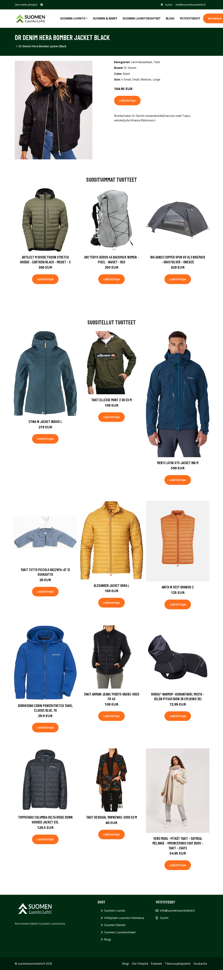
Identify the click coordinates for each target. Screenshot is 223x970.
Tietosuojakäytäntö (178, 963)
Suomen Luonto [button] (73, 18)
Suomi (168, 4)
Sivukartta (200, 963)
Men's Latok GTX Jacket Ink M (177, 462)
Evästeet (156, 963)
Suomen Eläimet (105, 18)
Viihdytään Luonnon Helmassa (124, 918)
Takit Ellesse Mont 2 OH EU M (111, 400)
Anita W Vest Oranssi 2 (178, 587)
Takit (156, 62)
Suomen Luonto (114, 910)
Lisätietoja (127, 100)
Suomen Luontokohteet (142, 18)
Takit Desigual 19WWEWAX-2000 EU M (111, 817)
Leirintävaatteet (141, 62)
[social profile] (41, 4)
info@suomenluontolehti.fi (190, 4)
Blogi (170, 18)
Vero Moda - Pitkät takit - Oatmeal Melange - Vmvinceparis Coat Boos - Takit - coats (177, 843)
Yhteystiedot (190, 18)
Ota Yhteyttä (140, 963)
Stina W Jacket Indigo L (45, 421)
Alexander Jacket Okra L (111, 585)
